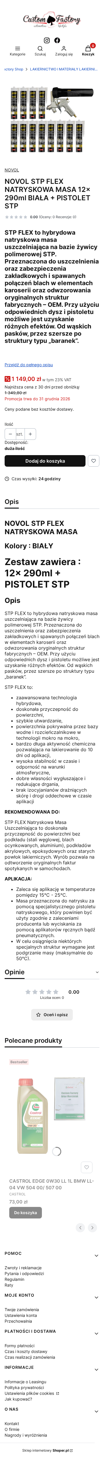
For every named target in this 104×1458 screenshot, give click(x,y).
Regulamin (14, 1279)
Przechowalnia (18, 1321)
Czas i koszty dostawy (26, 1351)
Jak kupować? (18, 1399)
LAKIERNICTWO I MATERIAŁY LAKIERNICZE (64, 69)
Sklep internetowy (45, 1450)
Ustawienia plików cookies (30, 1393)
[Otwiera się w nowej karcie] (47, 40)
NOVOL (12, 169)
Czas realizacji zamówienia (30, 1357)
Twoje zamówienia (22, 1309)
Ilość (9, 424)
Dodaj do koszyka (45, 461)
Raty (9, 1285)
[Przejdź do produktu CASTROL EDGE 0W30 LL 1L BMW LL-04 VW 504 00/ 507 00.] (52, 1116)
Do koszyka (25, 1212)
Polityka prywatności (24, 1387)
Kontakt (12, 1423)
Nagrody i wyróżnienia (26, 1435)
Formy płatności (19, 1345)
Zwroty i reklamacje (23, 1267)
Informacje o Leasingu (25, 1381)
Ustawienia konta (21, 1315)
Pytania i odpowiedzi (24, 1273)
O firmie (12, 1429)
